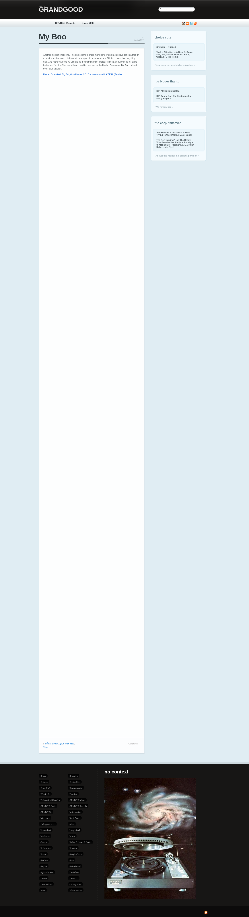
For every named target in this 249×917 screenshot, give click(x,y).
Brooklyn (73, 775)
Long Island (74, 830)
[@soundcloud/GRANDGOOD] (187, 23)
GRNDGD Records (65, 23)
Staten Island (75, 866)
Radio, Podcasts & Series (80, 842)
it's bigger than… (47, 824)
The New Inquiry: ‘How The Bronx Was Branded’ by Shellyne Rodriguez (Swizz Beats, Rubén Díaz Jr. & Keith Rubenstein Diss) (175, 143)
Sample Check (75, 854)
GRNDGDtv (46, 811)
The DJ (43, 878)
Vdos (45, 747)
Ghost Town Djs (53, 743)
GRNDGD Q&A (48, 805)
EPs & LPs (45, 793)
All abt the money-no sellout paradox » (177, 155)
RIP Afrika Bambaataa (168, 91)
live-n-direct (45, 830)
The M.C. (73, 878)
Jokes (71, 824)
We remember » (164, 107)
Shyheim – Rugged (166, 47)
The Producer (46, 884)
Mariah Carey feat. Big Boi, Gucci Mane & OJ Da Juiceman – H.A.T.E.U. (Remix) (82, 74)
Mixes (72, 836)
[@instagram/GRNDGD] (183, 23)
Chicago (44, 781)
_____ (45, 23)
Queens (43, 842)
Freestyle (73, 793)
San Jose (44, 860)
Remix (43, 854)
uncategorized (75, 884)
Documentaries (75, 787)
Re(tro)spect (45, 848)
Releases (73, 848)
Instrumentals (75, 811)
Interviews (45, 817)
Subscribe (195, 23)
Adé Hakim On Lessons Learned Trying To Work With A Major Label (174, 133)
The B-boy (74, 872)
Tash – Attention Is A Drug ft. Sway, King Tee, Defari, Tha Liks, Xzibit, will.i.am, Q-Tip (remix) (174, 54)
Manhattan (45, 836)
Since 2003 (88, 23)
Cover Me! (68, 743)
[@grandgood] (191, 23)
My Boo (53, 36)
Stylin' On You (46, 872)
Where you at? (75, 890)
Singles (43, 866)
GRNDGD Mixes (77, 799)
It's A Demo (74, 817)
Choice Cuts (74, 781)
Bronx (43, 775)
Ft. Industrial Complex (50, 799)
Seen (71, 860)
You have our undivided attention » (175, 65)
